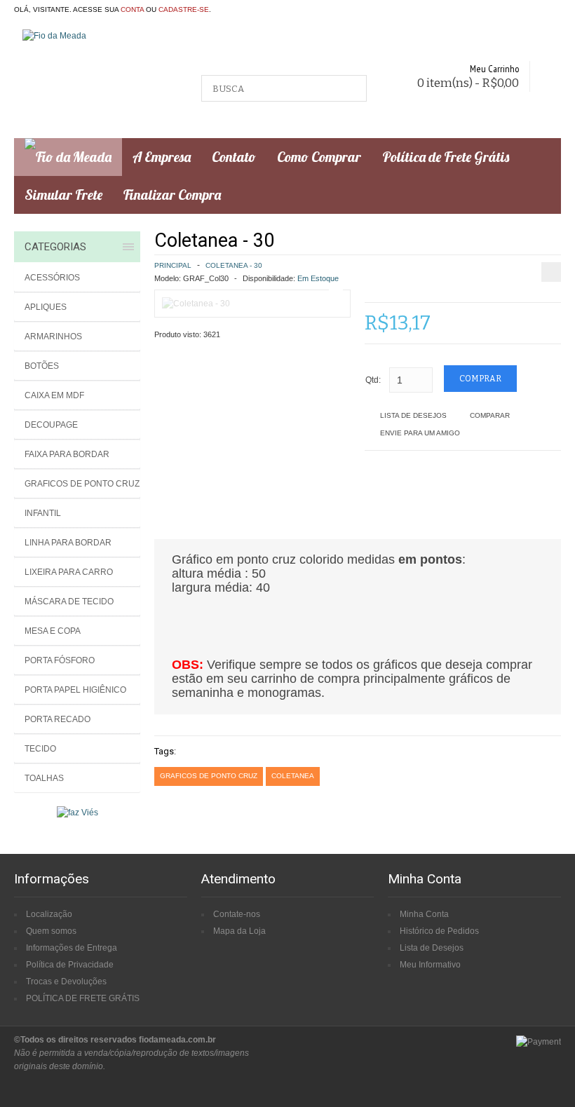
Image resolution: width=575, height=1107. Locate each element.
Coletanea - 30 (233, 265)
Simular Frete (63, 194)
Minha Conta (424, 914)
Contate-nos (236, 914)
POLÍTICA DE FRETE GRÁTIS (83, 998)
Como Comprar (319, 156)
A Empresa (162, 156)
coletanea (292, 776)
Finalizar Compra (172, 194)
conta (132, 9)
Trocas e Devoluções (66, 981)
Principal (172, 265)
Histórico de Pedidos (439, 931)
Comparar (490, 415)
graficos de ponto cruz (208, 776)
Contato (234, 156)
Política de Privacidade (70, 965)
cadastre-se (183, 9)
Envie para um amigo (420, 433)
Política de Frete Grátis (445, 156)
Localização (49, 914)
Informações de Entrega (71, 948)
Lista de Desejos (413, 415)
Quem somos (51, 931)
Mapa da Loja (239, 931)
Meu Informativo (430, 965)
